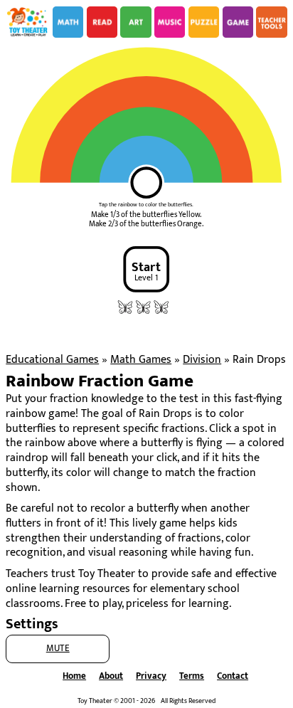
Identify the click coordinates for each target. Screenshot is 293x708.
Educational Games (52, 359)
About (111, 676)
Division (202, 359)
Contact (232, 676)
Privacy (151, 676)
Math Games (140, 359)
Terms (191, 676)
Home (74, 676)
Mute (58, 648)
